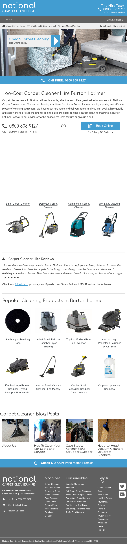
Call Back (107, 25)
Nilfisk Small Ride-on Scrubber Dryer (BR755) (48, 343)
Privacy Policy (104, 515)
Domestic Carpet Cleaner (48, 205)
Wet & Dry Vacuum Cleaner (109, 205)
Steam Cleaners (52, 494)
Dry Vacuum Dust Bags (76, 505)
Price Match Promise (70, 25)
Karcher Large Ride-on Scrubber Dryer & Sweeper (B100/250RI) (17, 389)
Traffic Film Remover (75, 512)
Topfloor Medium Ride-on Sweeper (78, 341)
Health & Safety (105, 498)
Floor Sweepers (52, 498)
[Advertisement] (63, 169)
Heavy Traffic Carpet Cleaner (79, 494)
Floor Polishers (51, 508)
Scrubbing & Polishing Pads (17, 341)
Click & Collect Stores (17, 504)
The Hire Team (113, 6)
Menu (8, 20)
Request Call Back (16, 510)
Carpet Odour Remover (76, 501)
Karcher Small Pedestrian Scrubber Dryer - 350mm (79, 389)
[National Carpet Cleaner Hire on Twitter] (122, 488)
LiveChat (121, 25)
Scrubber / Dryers (52, 491)
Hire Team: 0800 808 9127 (18, 499)
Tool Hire (101, 529)
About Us (9, 445)
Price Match (21, 284)
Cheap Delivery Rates (15, 25)
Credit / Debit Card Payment (43, 25)
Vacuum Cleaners (52, 487)
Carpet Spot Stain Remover (78, 498)
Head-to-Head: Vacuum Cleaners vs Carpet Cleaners (110, 450)
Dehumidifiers (51, 505)
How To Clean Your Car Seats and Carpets (47, 448)
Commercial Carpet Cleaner (79, 205)
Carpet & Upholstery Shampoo (109, 387)
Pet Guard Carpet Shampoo (78, 491)
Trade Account (104, 519)
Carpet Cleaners (52, 483)
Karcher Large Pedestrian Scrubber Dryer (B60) (109, 343)
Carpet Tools (50, 501)
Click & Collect (114, 19)
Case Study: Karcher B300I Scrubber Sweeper (79, 448)
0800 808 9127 (113, 9)
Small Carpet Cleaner (18, 203)
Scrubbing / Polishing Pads (78, 508)
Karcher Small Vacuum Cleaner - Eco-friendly (48, 387)
